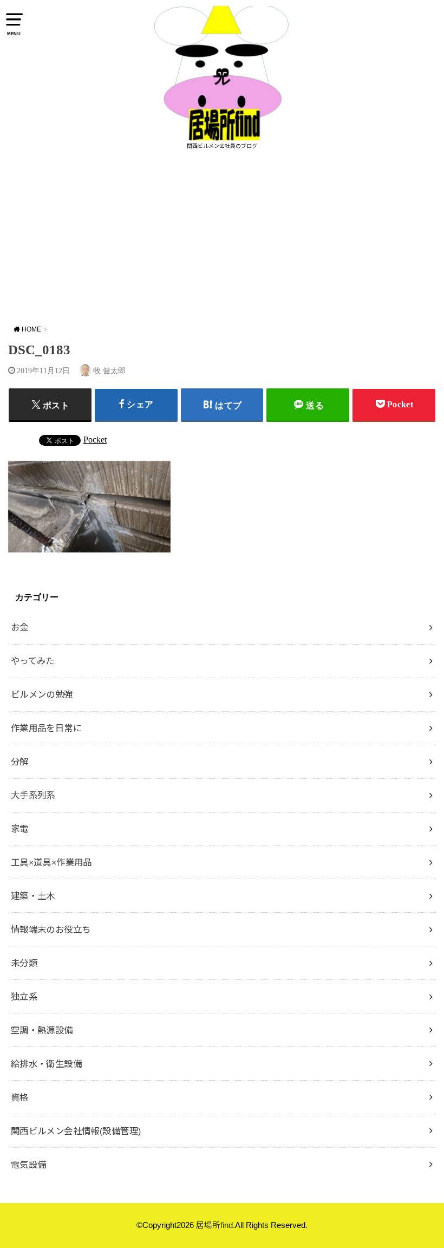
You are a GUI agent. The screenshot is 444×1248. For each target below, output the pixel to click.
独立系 (24, 997)
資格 (20, 1097)
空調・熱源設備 (42, 1030)
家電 (20, 829)
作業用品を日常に (46, 728)
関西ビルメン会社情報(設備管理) (76, 1131)
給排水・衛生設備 (46, 1064)
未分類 (24, 963)
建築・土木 (33, 896)
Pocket (95, 439)
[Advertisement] (222, 237)
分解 (20, 761)
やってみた (33, 661)
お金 (20, 627)
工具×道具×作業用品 (51, 862)
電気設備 (29, 1164)
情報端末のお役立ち (51, 929)
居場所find (214, 1225)
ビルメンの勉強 (42, 694)
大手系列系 (33, 795)
